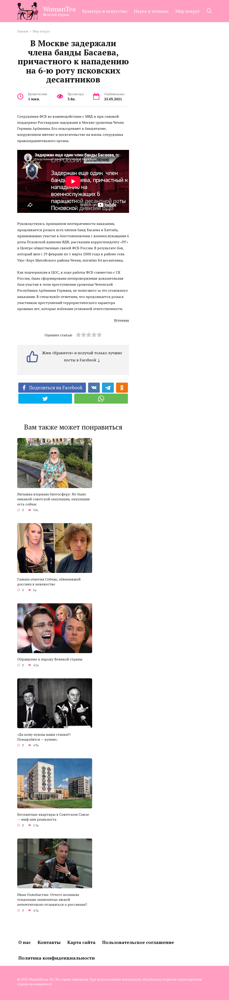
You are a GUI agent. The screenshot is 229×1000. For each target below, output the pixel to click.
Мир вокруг (187, 11)
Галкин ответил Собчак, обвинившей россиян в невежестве (49, 581)
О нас (24, 942)
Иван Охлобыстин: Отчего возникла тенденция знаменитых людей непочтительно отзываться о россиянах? (52, 899)
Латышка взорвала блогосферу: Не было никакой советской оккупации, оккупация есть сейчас (53, 499)
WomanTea (59, 8)
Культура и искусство (104, 11)
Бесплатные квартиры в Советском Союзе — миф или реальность (53, 817)
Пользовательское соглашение (138, 942)
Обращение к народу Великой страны (49, 659)
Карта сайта (81, 942)
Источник (121, 320)
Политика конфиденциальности (56, 958)
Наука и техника (151, 11)
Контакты (49, 942)
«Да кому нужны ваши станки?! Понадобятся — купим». (43, 737)
